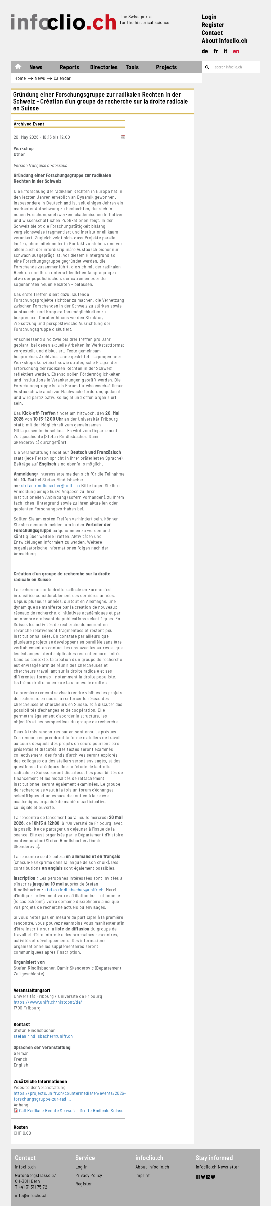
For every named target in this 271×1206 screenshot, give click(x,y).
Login (209, 16)
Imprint (143, 1175)
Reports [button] (69, 66)
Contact (212, 32)
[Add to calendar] (123, 137)
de (205, 51)
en (236, 51)
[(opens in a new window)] (198, 1177)
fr (216, 51)
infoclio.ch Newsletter (217, 1167)
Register (213, 24)
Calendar (62, 78)
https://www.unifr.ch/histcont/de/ (48, 1002)
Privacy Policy (88, 1175)
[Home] (63, 22)
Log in (81, 1167)
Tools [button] (132, 66)
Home (21, 67)
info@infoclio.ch (31, 1195)
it (226, 51)
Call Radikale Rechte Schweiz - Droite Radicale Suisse (71, 1110)
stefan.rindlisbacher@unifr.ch (43, 1036)
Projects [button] (166, 66)
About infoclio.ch (225, 40)
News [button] (36, 66)
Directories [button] (104, 66)
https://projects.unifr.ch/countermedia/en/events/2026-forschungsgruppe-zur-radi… (70, 1096)
